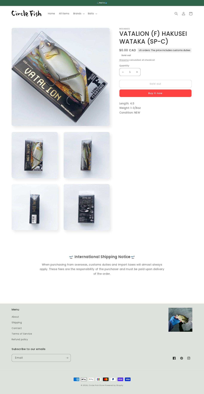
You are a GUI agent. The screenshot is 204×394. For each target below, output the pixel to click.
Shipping (124, 59)
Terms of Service (22, 333)
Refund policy (20, 339)
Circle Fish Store (96, 385)
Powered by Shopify (114, 385)
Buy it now (155, 93)
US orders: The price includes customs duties (164, 50)
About (15, 316)
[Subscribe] (67, 358)
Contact (17, 328)
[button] (78, 13)
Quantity (124, 65)
